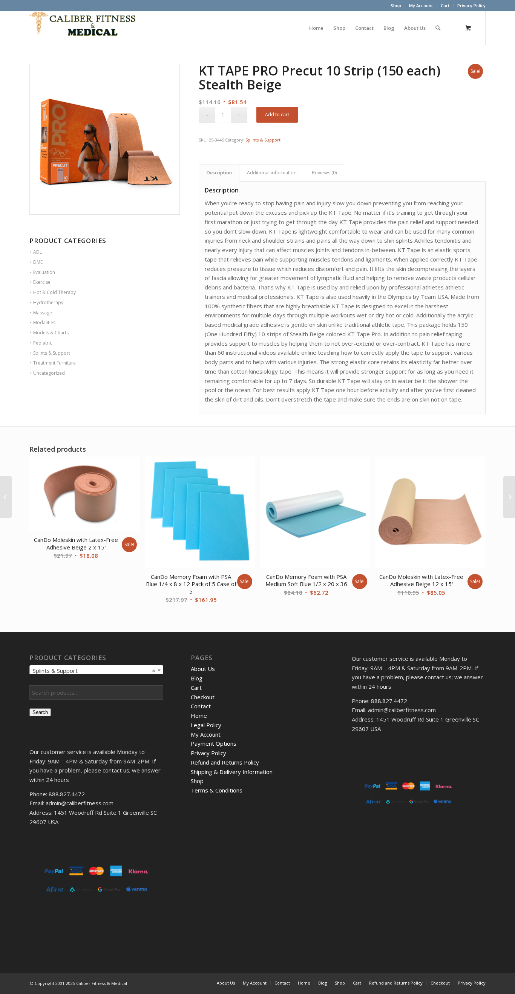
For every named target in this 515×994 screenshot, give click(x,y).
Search (40, 712)
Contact (201, 706)
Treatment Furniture (54, 363)
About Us (203, 668)
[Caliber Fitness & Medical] (86, 28)
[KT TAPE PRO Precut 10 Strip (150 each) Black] (509, 497)
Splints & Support (262, 140)
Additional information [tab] (272, 172)
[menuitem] (396, 6)
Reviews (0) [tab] (324, 172)
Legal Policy (206, 725)
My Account (421, 5)
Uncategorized (49, 373)
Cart (445, 5)
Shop (396, 5)
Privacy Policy (471, 5)
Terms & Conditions (216, 790)
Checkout (203, 697)
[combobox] (96, 670)
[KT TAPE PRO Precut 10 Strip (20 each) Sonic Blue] (6, 497)
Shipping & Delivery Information (232, 772)
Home (199, 715)
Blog (196, 678)
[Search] (438, 28)
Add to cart (277, 114)
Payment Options (213, 743)
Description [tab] (219, 172)
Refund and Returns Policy (225, 762)
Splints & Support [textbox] (94, 670)
